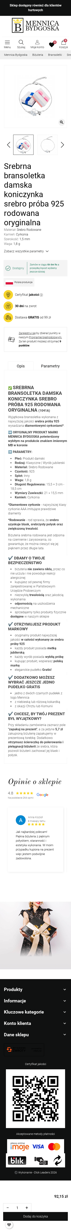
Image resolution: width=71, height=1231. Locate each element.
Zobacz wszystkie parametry (24, 251)
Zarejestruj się (27, 333)
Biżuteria (37, 54)
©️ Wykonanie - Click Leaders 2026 (35, 1172)
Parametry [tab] (50, 366)
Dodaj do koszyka (35, 1216)
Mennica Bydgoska (15, 54)
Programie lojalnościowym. (45, 337)
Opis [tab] (21, 366)
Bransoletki (55, 54)
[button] (21, 45)
